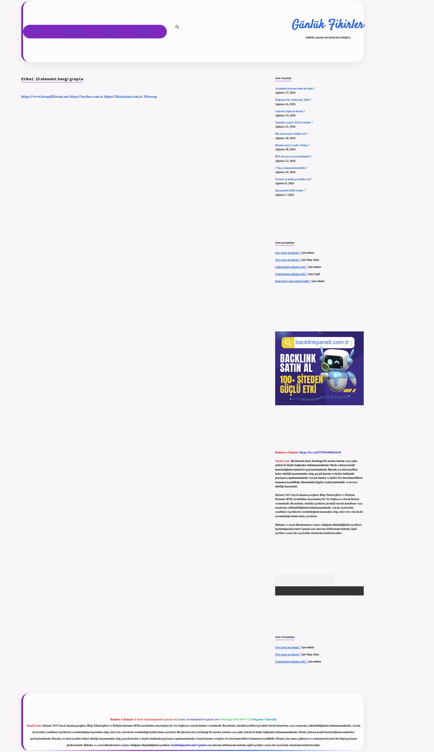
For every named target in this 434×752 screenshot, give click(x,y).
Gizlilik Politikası (73, 31)
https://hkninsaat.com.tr (123, 96)
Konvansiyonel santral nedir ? (293, 281)
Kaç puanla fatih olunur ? (290, 190)
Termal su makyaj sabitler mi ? (293, 179)
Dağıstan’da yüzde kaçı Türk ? (293, 99)
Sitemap (150, 96)
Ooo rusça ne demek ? (288, 252)
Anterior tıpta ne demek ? (290, 111)
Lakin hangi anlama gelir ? (291, 267)
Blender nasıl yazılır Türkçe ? (292, 145)
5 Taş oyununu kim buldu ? (291, 168)
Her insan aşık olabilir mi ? (291, 133)
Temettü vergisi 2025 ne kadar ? (294, 122)
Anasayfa (37, 31)
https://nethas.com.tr (86, 96)
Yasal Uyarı (111, 31)
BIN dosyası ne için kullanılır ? (293, 156)
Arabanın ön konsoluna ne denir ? (295, 88)
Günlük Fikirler (328, 25)
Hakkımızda (144, 31)
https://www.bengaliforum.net (45, 96)
